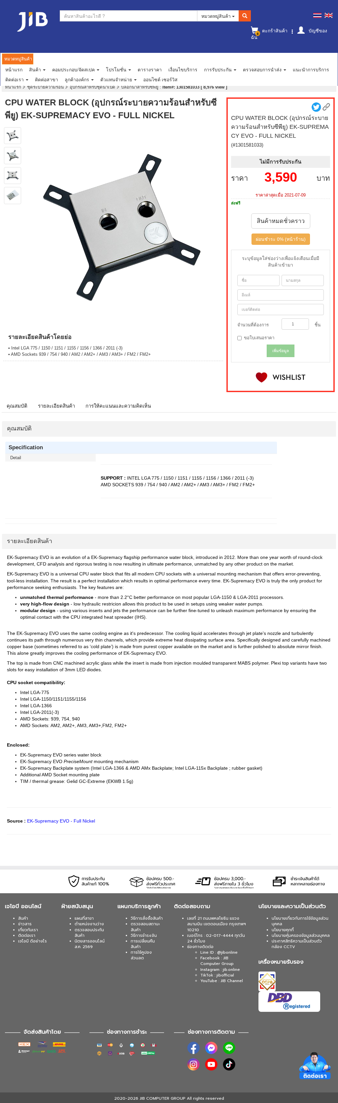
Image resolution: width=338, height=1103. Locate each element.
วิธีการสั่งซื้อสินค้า (147, 918)
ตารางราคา (150, 69)
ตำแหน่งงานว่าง (89, 924)
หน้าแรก (13, 69)
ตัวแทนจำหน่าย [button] (116, 79)
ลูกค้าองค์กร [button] (77, 79)
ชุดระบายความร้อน (46, 87)
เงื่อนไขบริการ (182, 69)
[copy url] (326, 107)
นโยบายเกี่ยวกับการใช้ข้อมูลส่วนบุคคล (300, 921)
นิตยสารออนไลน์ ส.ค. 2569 (90, 944)
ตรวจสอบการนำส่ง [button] (263, 69)
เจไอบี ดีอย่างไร (32, 941)
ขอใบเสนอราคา (259, 337)
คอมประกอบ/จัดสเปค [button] (74, 69)
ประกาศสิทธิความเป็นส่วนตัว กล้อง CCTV (297, 944)
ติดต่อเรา (26, 935)
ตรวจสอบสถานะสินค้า (145, 927)
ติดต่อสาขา (46, 79)
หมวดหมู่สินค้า (216, 16)
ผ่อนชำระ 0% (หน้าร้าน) (281, 239)
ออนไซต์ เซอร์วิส (160, 79)
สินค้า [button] (35, 69)
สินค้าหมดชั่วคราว (281, 221)
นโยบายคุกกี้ (283, 930)
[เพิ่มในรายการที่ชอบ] (280, 377)
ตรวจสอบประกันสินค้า (89, 932)
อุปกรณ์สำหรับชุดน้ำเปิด (93, 87)
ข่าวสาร (25, 924)
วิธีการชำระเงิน (144, 935)
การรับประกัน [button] (218, 69)
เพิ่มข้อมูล (280, 351)
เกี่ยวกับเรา (28, 930)
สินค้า (23, 918)
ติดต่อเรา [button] (15, 79)
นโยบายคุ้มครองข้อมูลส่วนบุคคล (301, 935)
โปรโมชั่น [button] (117, 69)
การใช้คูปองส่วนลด (141, 955)
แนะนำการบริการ (311, 69)
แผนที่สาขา (84, 918)
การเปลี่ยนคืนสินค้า (143, 944)
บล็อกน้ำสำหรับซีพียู (140, 87)
